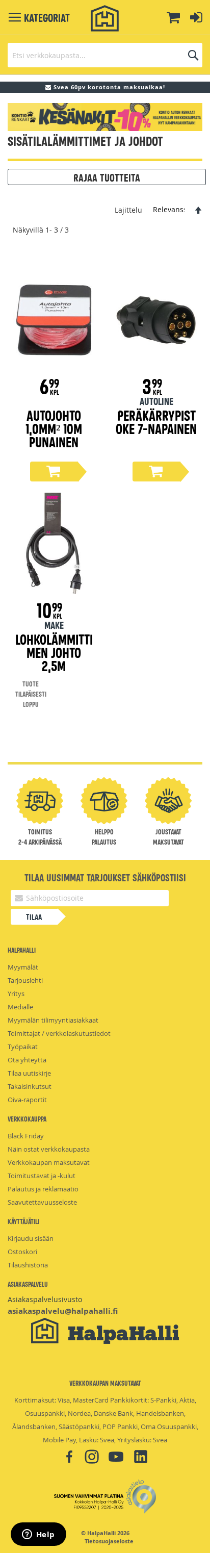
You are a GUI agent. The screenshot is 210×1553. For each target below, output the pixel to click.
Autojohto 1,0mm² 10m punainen (53, 428)
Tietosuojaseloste (109, 1541)
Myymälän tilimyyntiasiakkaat (53, 1020)
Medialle (20, 1006)
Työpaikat (23, 1046)
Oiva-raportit (27, 1099)
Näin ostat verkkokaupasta (49, 1149)
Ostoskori (22, 1251)
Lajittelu (128, 209)
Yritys (16, 993)
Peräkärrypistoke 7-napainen (156, 422)
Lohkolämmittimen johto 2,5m (54, 652)
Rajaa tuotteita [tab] (106, 177)
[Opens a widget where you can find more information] (38, 1535)
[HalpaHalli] (105, 18)
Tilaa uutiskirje (29, 1073)
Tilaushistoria (28, 1264)
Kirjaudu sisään (31, 1238)
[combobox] (105, 55)
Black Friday (26, 1135)
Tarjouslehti (25, 980)
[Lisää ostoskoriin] (54, 471)
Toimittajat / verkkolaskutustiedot (59, 1033)
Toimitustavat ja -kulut (41, 1175)
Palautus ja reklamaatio (43, 1188)
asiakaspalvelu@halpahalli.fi (63, 1311)
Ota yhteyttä (27, 1059)
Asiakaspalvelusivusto (45, 1299)
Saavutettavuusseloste (42, 1202)
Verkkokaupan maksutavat (49, 1162)
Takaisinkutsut (29, 1086)
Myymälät (23, 967)
